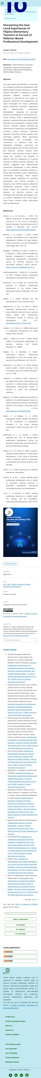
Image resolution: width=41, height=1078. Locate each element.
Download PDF (11, 564)
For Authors (20, 929)
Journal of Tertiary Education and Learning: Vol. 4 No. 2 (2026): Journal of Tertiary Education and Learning (23, 892)
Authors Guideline (12, 1034)
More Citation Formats (12, 640)
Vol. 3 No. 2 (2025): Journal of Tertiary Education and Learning (20, 13)
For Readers (20, 925)
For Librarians (20, 934)
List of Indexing (11, 1053)
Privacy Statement (12, 1057)
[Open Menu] (2, 3)
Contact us (9, 1030)
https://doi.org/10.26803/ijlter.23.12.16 (20, 267)
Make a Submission (20, 919)
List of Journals (11, 1049)
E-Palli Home (10, 1017)
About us (8, 1026)
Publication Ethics (12, 1062)
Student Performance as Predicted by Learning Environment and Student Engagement (22, 776)
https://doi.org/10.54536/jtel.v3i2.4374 (21, 59)
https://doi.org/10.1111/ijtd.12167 (18, 323)
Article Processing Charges (15, 1021)
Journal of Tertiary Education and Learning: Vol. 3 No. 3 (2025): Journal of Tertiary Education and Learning (23, 745)
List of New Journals (13, 1044)
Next (33, 899)
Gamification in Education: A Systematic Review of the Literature (22, 740)
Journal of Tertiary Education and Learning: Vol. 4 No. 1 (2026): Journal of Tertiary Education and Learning (22, 712)
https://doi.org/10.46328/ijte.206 (18, 411)
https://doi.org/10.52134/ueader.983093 (21, 230)
